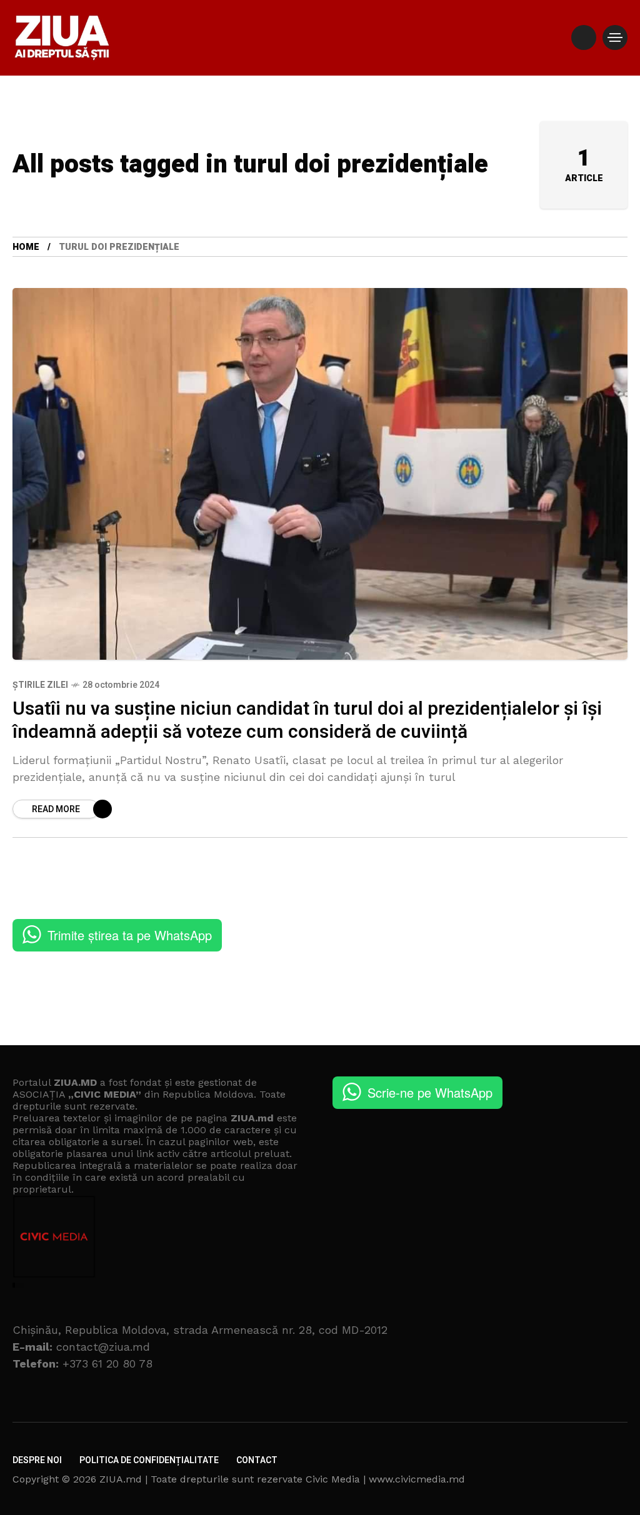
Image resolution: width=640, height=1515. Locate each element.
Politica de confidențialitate (149, 1460)
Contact (257, 1460)
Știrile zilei (40, 685)
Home (25, 247)
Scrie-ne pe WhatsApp (430, 1092)
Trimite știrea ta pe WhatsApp (130, 935)
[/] (583, 37)
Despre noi (37, 1460)
